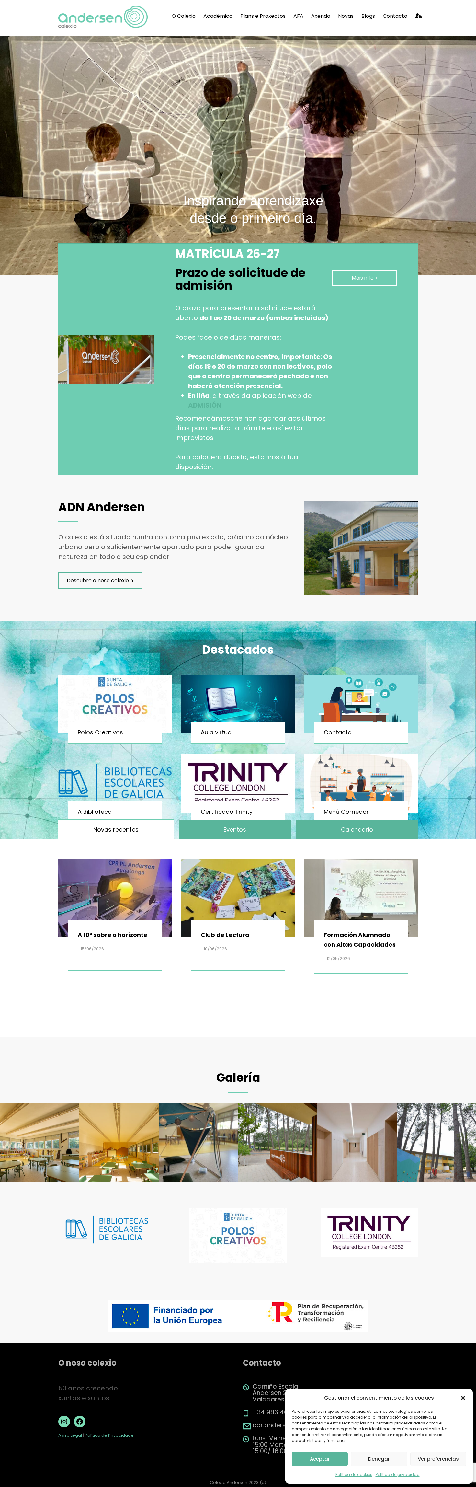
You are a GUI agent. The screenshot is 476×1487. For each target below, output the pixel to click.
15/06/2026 (92, 949)
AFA (298, 16)
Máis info (363, 278)
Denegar (379, 1459)
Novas (346, 16)
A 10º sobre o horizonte (112, 935)
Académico (217, 16)
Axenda (320, 16)
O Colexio (184, 16)
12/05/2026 (338, 958)
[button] (463, 1398)
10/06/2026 (215, 949)
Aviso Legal (70, 1435)
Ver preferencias (438, 1459)
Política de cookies (353, 1474)
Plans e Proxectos (263, 16)
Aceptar (320, 1459)
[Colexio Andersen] (103, 16)
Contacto (395, 16)
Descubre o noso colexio (98, 580)
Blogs (368, 16)
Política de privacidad (398, 1474)
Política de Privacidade (109, 1435)
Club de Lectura (225, 935)
